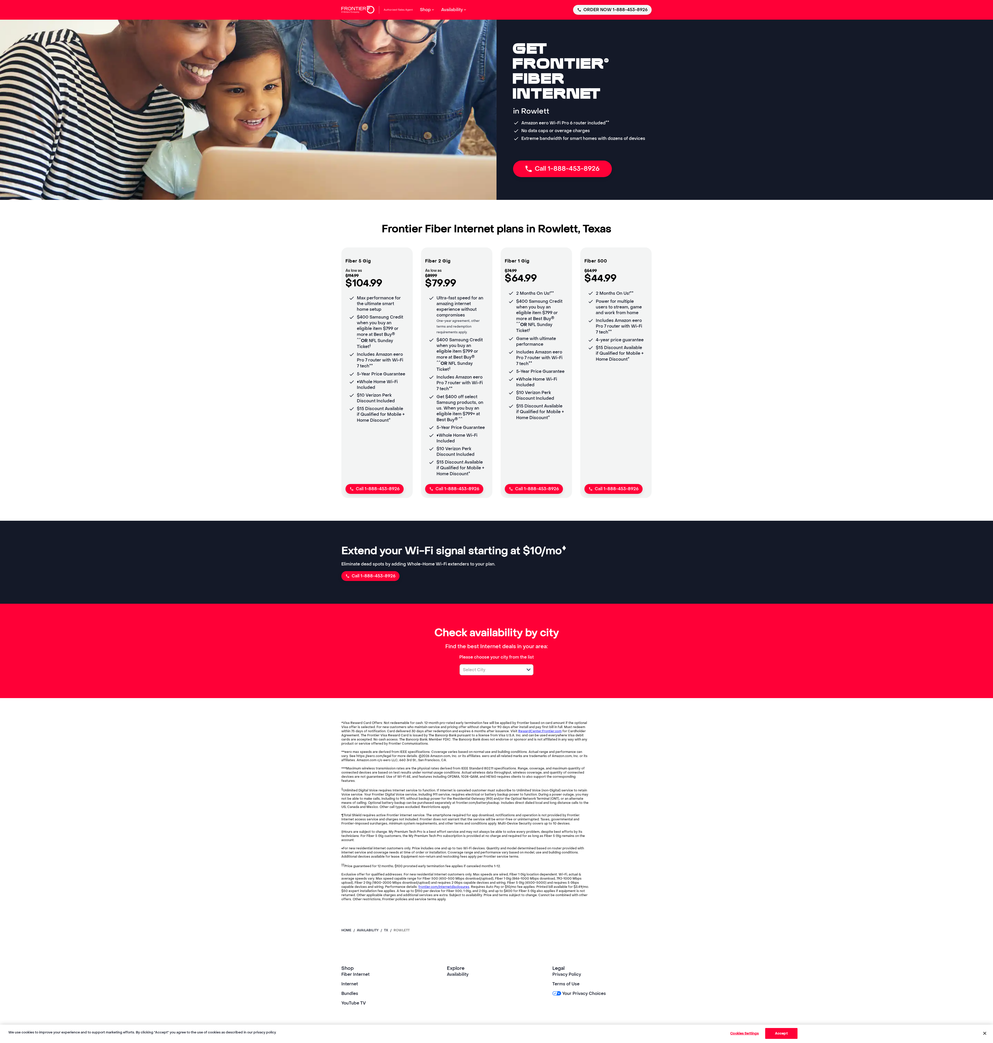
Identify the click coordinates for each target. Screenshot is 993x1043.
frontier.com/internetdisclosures (443, 887)
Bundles (349, 993)
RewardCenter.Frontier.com (540, 731)
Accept (781, 1033)
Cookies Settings (744, 1033)
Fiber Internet (355, 974)
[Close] (984, 1033)
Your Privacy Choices (584, 993)
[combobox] (491, 669)
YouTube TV (353, 1003)
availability (368, 930)
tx (386, 930)
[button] (528, 669)
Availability (458, 974)
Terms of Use (566, 984)
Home (346, 930)
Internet (349, 984)
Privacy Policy (566, 974)
